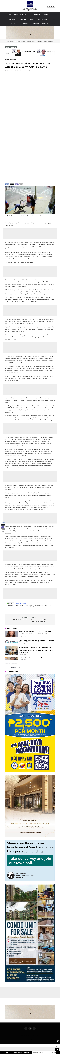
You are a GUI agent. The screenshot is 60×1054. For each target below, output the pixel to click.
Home (9, 14)
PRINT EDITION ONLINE (20, 14)
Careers (53, 1033)
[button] (3, 531)
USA (29, 14)
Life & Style (13, 23)
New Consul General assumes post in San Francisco (32, 658)
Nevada (46, 14)
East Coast (12, 19)
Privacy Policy (35, 1035)
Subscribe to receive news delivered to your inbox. (17, 1052)
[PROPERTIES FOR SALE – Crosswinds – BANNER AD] (30, 982)
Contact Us (46, 1033)
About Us (7, 1033)
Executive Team (26, 1033)
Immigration (24, 23)
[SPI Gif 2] (30, 39)
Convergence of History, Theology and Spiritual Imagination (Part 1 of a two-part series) (39, 53)
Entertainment (42, 19)
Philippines (23, 19)
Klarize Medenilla (10, 70)
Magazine (45, 23)
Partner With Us (16, 1033)
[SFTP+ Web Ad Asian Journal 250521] (30, 880)
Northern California (10, 59)
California (37, 14)
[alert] (30, 667)
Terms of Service (25, 1035)
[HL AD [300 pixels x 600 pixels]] (30, 772)
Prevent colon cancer (9, 51)
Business (32, 19)
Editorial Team (36, 1033)
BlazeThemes (38, 1039)
